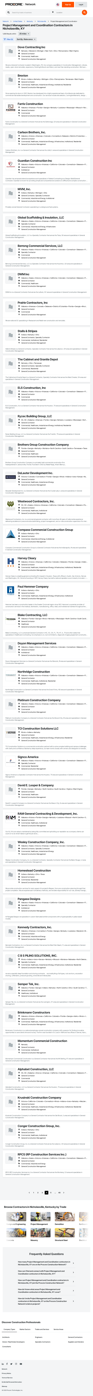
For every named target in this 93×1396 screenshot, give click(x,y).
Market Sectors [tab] (25, 1329)
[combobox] (68, 12)
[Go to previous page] (29, 1192)
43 (59, 1193)
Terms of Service (7, 1378)
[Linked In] (3, 1364)
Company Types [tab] (9, 1329)
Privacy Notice (6, 1373)
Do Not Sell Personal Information (12, 1382)
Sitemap (4, 1386)
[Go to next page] (64, 1192)
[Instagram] (16, 1364)
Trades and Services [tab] (42, 1329)
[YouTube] (21, 1364)
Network (30, 4)
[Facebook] (7, 1364)
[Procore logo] (13, 4)
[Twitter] (11, 1364)
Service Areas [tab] (58, 1329)
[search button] (84, 12)
